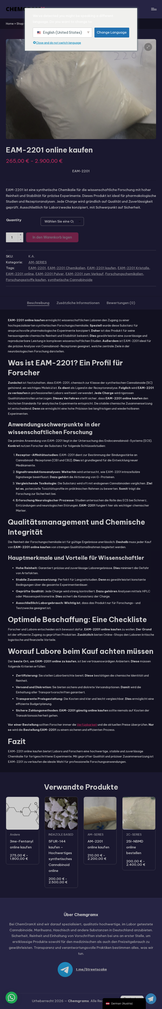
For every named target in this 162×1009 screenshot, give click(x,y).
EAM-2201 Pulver (50, 274)
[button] (148, 47)
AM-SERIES (37, 262)
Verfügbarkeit (87, 724)
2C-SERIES (134, 834)
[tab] (38, 303)
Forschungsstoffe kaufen (26, 280)
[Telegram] (151, 998)
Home (10, 23)
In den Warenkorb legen (52, 237)
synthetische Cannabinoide (70, 280)
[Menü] (153, 9)
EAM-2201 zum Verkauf (85, 274)
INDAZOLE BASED (61, 834)
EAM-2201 (37, 268)
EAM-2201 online (20, 274)
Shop (20, 23)
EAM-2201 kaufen (101, 268)
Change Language (112, 32)
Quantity (13, 220)
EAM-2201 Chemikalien (66, 268)
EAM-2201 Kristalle (133, 268)
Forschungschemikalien (124, 274)
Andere (15, 834)
